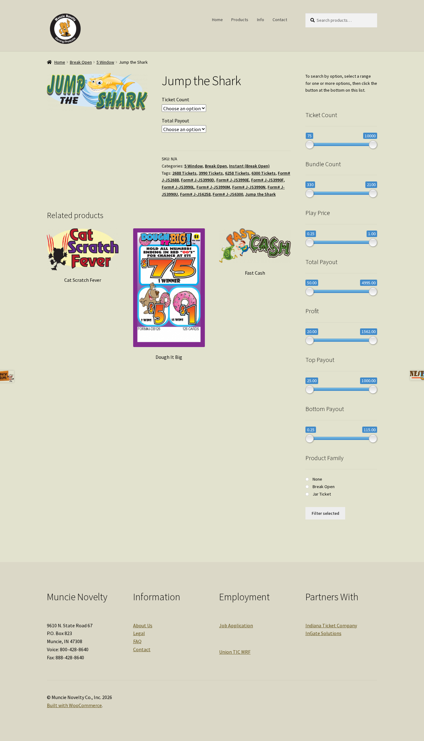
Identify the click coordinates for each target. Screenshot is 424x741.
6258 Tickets (237, 173)
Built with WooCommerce (74, 705)
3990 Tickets (211, 173)
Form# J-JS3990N (248, 187)
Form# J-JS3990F (267, 180)
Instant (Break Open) (249, 166)
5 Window (105, 62)
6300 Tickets (263, 173)
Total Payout (175, 120)
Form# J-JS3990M (213, 187)
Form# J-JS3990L (178, 187)
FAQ (137, 641)
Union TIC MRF (234, 652)
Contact (280, 19)
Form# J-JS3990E (232, 180)
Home (217, 19)
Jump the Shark (260, 194)
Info (260, 19)
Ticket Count (175, 99)
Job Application (236, 625)
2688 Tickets (184, 173)
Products (239, 19)
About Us (142, 625)
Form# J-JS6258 (195, 194)
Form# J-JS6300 (228, 194)
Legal (139, 633)
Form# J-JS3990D (197, 180)
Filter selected (325, 513)
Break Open (81, 62)
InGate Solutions (323, 633)
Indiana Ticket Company (331, 625)
